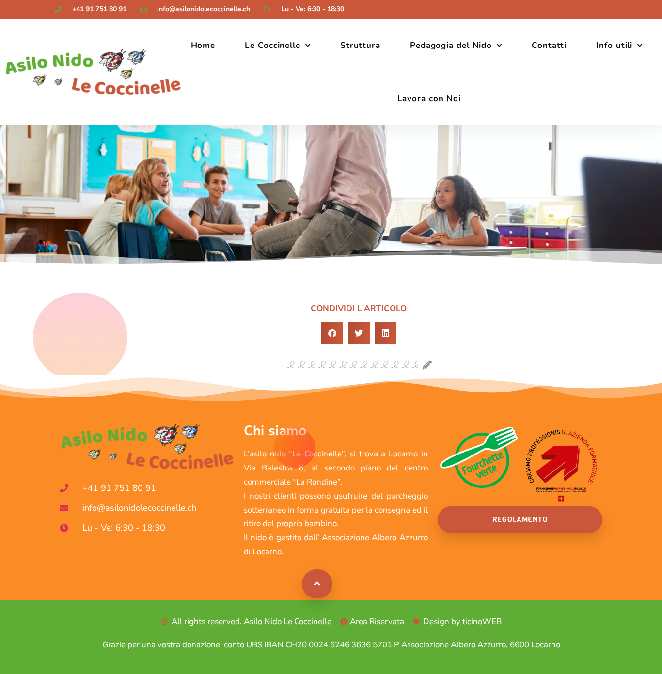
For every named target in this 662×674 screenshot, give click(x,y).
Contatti (549, 45)
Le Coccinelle (272, 45)
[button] (332, 333)
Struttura (360, 45)
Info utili (614, 45)
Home (203, 45)
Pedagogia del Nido (451, 45)
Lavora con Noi (429, 98)
